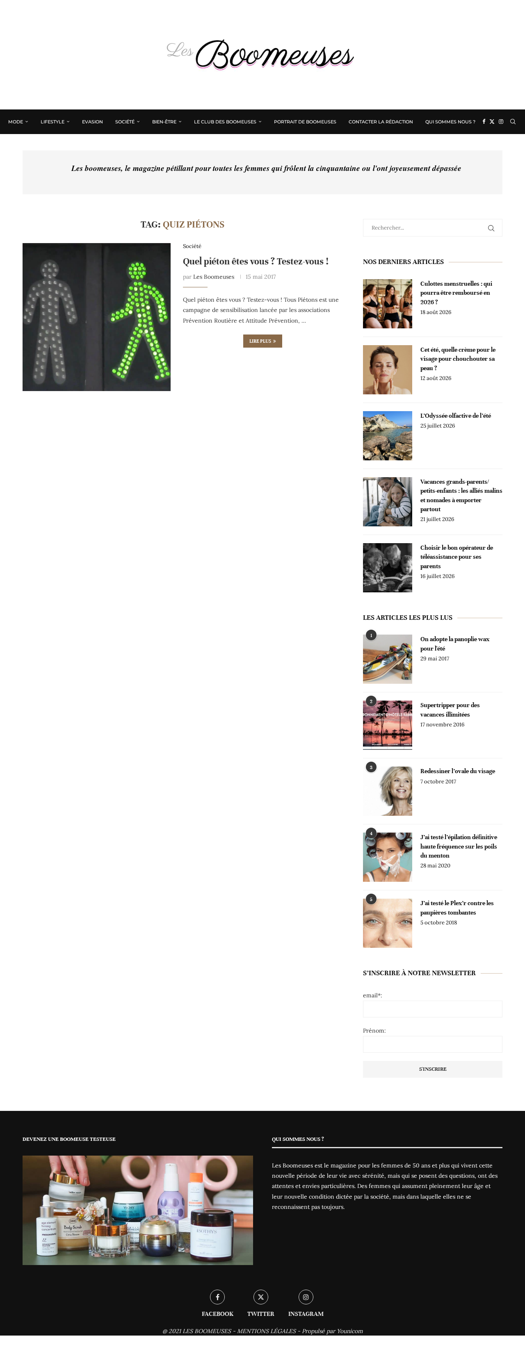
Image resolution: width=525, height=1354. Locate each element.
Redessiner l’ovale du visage (457, 771)
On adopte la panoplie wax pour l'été (454, 643)
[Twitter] (492, 122)
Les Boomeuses (213, 276)
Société (125, 122)
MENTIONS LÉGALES (266, 1331)
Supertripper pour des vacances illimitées (450, 709)
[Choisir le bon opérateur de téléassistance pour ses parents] (387, 567)
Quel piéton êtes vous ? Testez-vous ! (256, 261)
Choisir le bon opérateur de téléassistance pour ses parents (456, 557)
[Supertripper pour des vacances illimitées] (387, 725)
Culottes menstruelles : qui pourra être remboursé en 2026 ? (456, 293)
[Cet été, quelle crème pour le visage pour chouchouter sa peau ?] (387, 369)
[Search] (513, 122)
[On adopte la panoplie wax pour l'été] (387, 659)
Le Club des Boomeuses (225, 122)
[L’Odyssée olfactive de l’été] (387, 435)
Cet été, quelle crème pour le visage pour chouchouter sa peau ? (457, 359)
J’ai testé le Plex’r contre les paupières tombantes (457, 907)
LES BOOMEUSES (207, 1331)
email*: (372, 995)
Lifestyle (52, 122)
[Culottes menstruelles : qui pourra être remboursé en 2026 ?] (387, 303)
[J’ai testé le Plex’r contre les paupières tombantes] (387, 923)
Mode (15, 122)
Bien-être (164, 122)
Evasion (92, 122)
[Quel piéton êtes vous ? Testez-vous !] (97, 317)
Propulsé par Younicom (332, 1331)
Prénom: (374, 1030)
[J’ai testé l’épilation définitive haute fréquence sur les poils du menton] (387, 857)
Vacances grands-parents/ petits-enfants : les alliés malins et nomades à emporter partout (461, 495)
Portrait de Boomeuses (305, 122)
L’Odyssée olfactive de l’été (455, 415)
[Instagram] (501, 122)
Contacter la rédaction (381, 122)
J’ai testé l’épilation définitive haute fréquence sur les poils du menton (458, 846)
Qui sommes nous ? (450, 122)
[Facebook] (483, 122)
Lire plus (260, 341)
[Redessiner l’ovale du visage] (387, 791)
